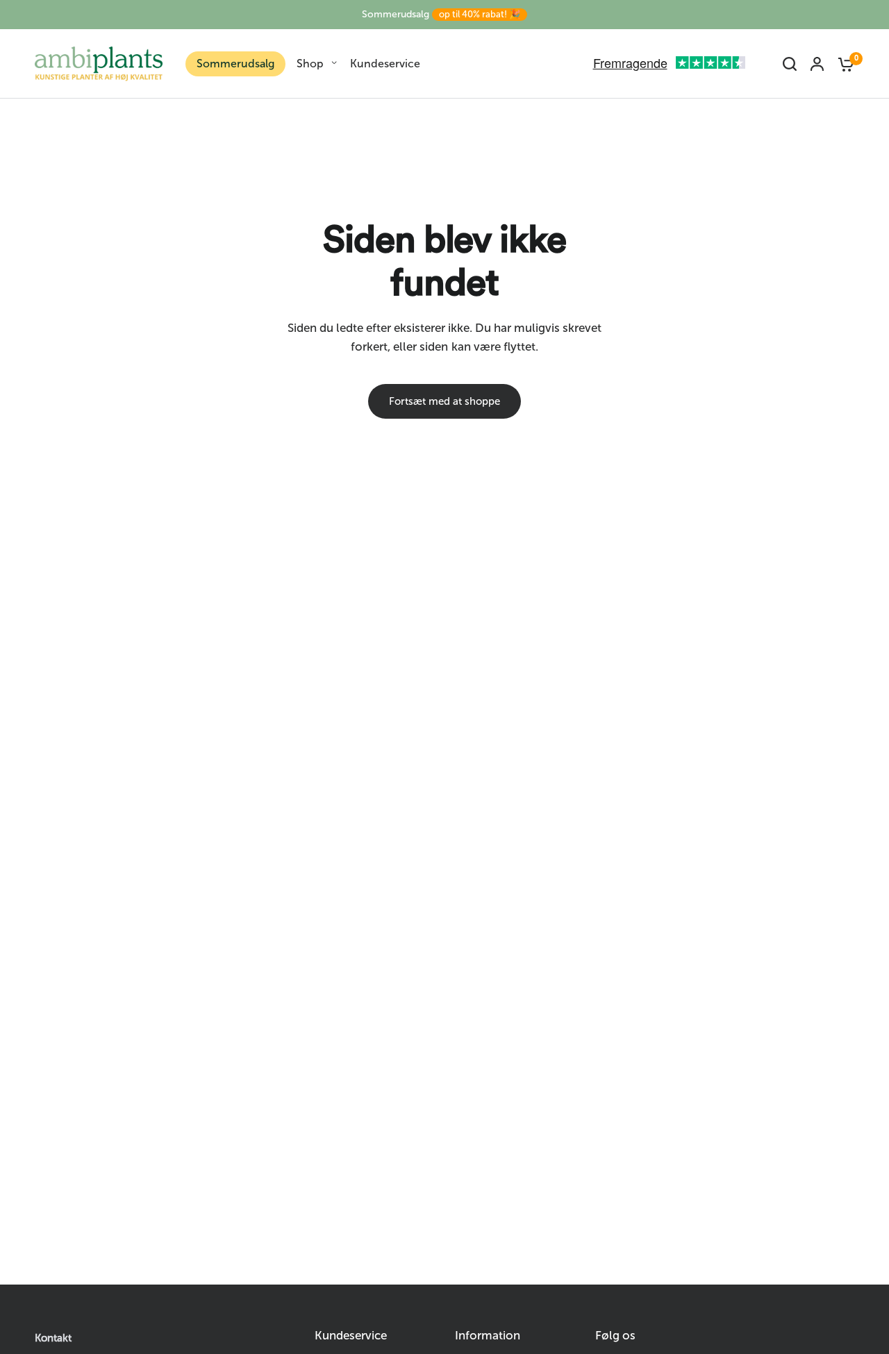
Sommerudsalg (441, 14)
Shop (310, 63)
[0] (842, 64)
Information (487, 1336)
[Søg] (790, 64)
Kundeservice (385, 63)
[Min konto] (817, 64)
